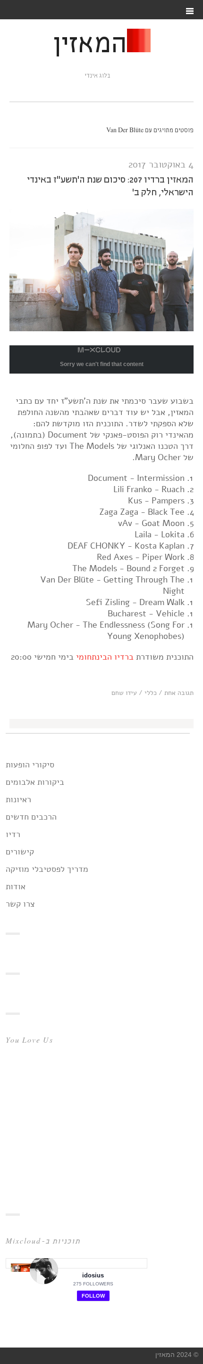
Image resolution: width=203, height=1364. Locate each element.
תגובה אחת (179, 692)
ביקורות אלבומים (35, 782)
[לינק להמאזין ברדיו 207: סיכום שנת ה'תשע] (101, 328)
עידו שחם (124, 692)
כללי (150, 692)
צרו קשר (20, 903)
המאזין (89, 45)
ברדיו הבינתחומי (105, 656)
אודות (15, 886)
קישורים (20, 851)
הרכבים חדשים (31, 816)
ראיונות (18, 799)
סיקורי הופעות (30, 764)
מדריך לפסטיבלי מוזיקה (47, 869)
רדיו (13, 834)
